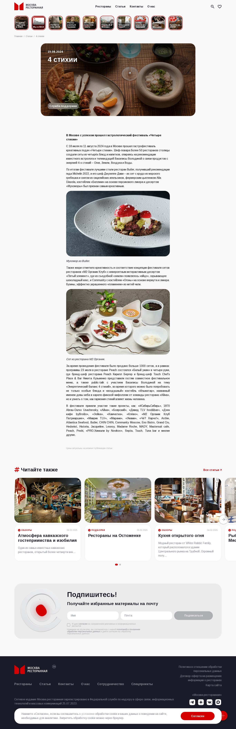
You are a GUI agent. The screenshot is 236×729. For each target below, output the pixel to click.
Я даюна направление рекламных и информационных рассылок (104, 625)
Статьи (120, 6)
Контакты (136, 6)
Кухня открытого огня (181, 535)
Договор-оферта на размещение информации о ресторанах (201, 678)
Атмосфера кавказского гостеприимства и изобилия (47, 538)
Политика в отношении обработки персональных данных (200, 668)
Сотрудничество (110, 684)
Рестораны (103, 6)
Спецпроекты (142, 684)
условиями (88, 713)
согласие (83, 624)
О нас (151, 6)
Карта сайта (214, 685)
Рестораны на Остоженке (114, 535)
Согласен (197, 716)
